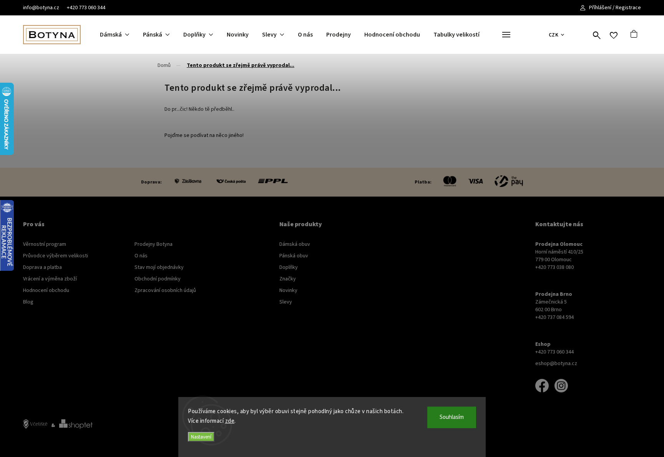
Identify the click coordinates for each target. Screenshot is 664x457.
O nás (141, 256)
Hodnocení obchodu (46, 290)
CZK (554, 34)
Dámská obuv (294, 244)
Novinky (288, 290)
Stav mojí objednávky (159, 267)
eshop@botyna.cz (556, 363)
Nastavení (201, 436)
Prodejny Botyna (153, 244)
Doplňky (288, 267)
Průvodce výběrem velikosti (55, 256)
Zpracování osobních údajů (165, 290)
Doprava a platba (42, 267)
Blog (28, 302)
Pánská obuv (293, 256)
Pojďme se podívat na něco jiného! (204, 135)
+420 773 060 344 (86, 8)
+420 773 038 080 (554, 267)
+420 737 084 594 (554, 317)
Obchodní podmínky (157, 279)
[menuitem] (121, 34)
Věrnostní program (44, 244)
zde (230, 421)
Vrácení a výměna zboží (50, 279)
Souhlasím (452, 417)
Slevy (285, 302)
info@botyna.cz (41, 8)
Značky (287, 279)
